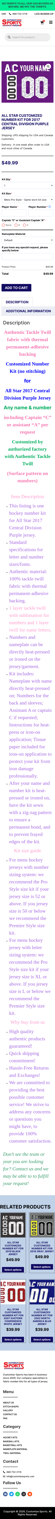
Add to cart (16, 288)
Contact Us (10, 1414)
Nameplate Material (13, 233)
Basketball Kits (12, 1445)
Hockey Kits (10, 1437)
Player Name (14, 206)
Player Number (41, 206)
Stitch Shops (11, 1406)
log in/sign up (44, 13)
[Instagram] (23, 1494)
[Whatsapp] (17, 1494)
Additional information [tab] (28, 311)
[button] (48, 66)
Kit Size (13, 193)
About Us (8, 1402)
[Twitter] (11, 1494)
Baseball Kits (11, 1441)
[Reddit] (30, 1494)
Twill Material (12, 1453)
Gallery (8, 1410)
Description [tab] (17, 302)
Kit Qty (13, 179)
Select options (13, 1269)
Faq (5, 1418)
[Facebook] (5, 1494)
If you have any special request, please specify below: (25, 249)
